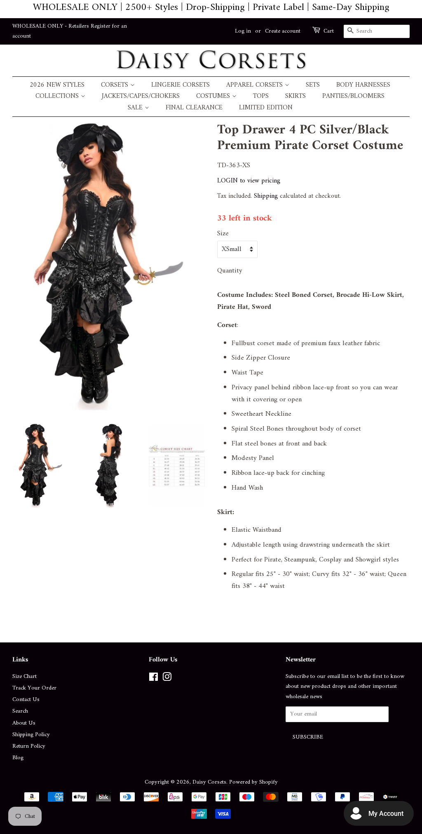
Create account (282, 31)
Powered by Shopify (253, 782)
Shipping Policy (31, 735)
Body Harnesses (363, 85)
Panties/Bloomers (353, 96)
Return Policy (28, 746)
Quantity (229, 271)
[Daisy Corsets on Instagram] (166, 679)
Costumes (214, 96)
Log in (243, 31)
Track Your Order (34, 688)
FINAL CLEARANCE (194, 108)
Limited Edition (266, 108)
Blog (17, 758)
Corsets (115, 85)
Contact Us (26, 699)
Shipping (266, 196)
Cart (329, 31)
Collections (58, 96)
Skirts (295, 96)
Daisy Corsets (209, 782)
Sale (136, 108)
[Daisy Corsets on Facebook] (153, 679)
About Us (23, 723)
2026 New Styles (57, 85)
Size (223, 234)
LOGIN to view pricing (248, 181)
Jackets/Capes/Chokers (141, 96)
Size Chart (24, 676)
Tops (261, 96)
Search (20, 711)
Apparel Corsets (255, 85)
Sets (313, 85)
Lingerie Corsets (180, 85)
